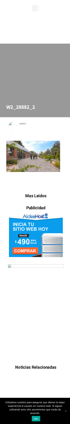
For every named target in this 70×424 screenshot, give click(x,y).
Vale (36, 418)
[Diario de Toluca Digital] (35, 33)
